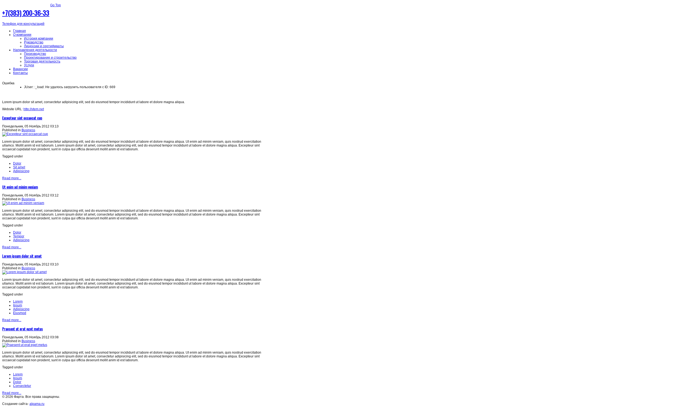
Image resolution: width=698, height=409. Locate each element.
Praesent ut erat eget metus (22, 329)
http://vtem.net (33, 109)
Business (28, 130)
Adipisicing (21, 171)
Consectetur (22, 386)
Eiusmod (19, 313)
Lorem (18, 301)
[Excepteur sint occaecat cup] (25, 134)
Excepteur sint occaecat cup (22, 118)
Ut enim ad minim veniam (20, 187)
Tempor (18, 236)
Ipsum (17, 305)
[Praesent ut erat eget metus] (24, 345)
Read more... (11, 178)
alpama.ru (36, 404)
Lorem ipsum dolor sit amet (22, 256)
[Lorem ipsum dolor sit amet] (24, 272)
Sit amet (19, 167)
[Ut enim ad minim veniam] (23, 203)
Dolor (17, 163)
